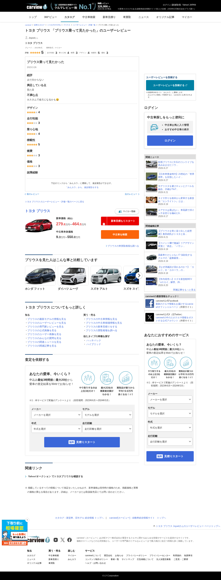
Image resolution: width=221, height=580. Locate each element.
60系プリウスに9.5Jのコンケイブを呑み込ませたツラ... (176, 165)
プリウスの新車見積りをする (101, 326)
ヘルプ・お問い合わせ (95, 563)
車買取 (127, 17)
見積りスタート (85, 442)
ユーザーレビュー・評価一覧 (84, 25)
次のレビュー (131, 194)
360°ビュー (50, 17)
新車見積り (109, 17)
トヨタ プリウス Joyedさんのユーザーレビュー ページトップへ (188, 526)
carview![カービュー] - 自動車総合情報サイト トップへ (137, 518)
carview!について (93, 555)
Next (139, 275)
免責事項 (188, 555)
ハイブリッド (94, 344)
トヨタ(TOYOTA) (54, 25)
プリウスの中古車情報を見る (101, 319)
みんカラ (72, 559)
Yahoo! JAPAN (189, 5)
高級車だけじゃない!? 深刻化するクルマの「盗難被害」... (175, 258)
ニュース (143, 17)
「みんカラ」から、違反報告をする (82, 187)
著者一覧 (115, 559)
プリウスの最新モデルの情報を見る (46, 319)
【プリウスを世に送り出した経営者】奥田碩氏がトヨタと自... (175, 234)
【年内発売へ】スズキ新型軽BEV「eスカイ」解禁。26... (175, 282)
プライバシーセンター (160, 555)
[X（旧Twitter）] (62, 540)
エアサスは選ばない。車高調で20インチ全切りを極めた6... (176, 213)
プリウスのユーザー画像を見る (44, 334)
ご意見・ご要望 (181, 559)
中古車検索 (88, 17)
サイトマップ (128, 559)
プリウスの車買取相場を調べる (123, 246)
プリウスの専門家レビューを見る (45, 326)
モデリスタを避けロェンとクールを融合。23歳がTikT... (176, 189)
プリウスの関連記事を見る (41, 345)
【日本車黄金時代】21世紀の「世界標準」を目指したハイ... (176, 177)
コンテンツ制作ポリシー (96, 559)
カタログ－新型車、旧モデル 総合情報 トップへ (79, 518)
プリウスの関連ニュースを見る (44, 342)
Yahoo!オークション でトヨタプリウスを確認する (55, 476)
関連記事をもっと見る (184, 289)
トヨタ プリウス (37, 211)
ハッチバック (94, 340)
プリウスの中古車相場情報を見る (104, 322)
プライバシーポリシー (136, 555)
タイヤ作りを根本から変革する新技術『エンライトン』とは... (176, 201)
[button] (127, 211)
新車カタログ (39, 25)
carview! (28, 25)
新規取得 (176, 5)
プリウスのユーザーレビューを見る (46, 322)
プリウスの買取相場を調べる (101, 330)
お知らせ (119, 555)
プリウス (66, 25)
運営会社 (108, 555)
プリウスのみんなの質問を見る (44, 338)
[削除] (27, 520)
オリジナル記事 (165, 17)
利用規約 (177, 555)
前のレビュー (33, 194)
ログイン (167, 5)
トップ (33, 17)
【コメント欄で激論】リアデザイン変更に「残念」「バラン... (176, 246)
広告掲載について (145, 559)
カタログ (69, 17)
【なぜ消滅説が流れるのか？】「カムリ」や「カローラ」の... (176, 270)
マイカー (187, 17)
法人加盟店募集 (163, 559)
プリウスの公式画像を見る (41, 330)
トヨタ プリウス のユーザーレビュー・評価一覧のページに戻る (54, 201)
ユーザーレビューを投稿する (169, 85)
